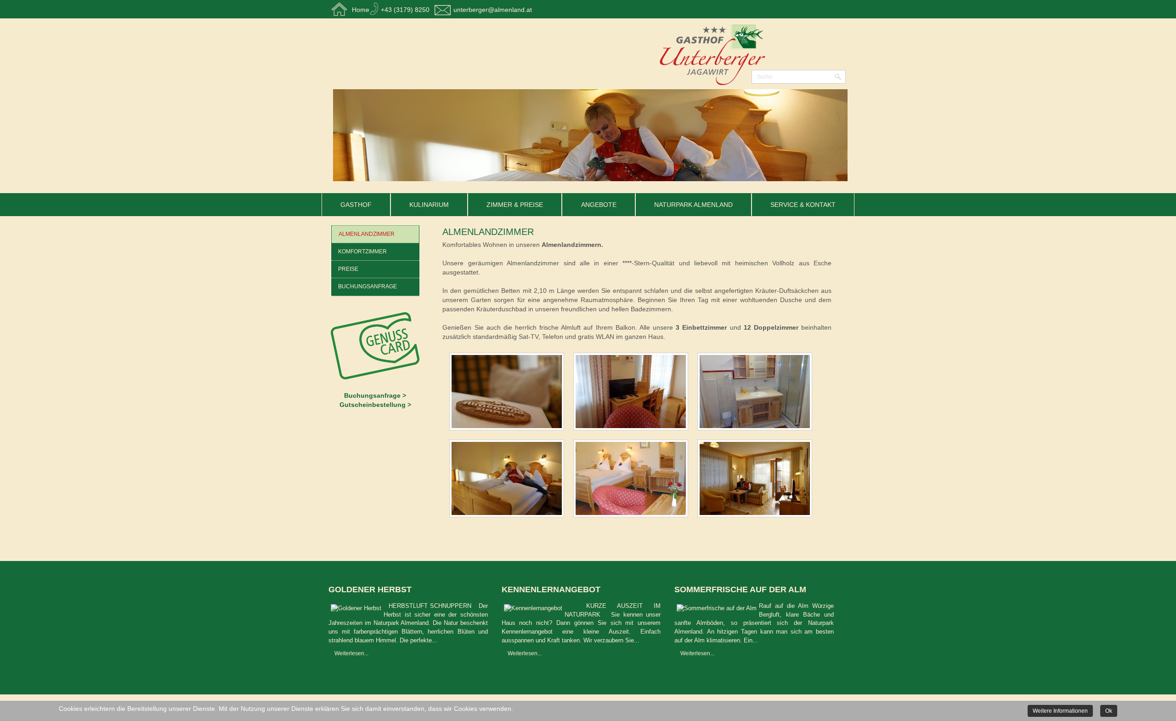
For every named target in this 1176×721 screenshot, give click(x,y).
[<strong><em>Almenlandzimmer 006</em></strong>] (757, 480)
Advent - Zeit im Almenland (390, 589)
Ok (1108, 711)
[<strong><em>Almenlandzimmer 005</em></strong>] (633, 480)
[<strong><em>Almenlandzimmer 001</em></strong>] (509, 393)
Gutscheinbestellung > (375, 404)
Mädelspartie (706, 589)
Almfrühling (532, 589)
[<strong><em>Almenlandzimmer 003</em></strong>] (757, 393)
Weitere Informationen (1060, 711)
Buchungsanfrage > (375, 395)
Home (360, 9)
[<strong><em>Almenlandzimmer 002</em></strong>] (633, 393)
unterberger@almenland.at (492, 9)
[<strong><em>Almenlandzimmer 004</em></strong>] (509, 480)
